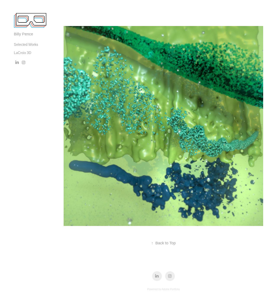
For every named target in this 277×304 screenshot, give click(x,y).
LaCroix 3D (22, 53)
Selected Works (26, 44)
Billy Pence (23, 34)
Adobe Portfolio (171, 289)
